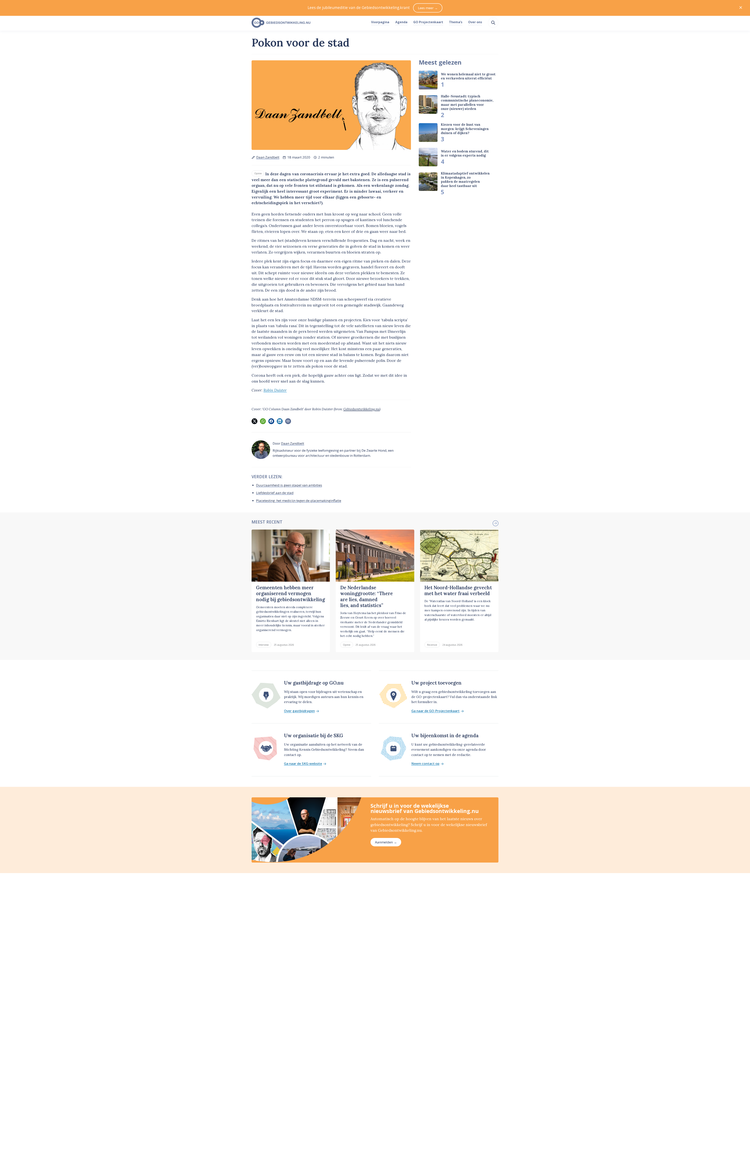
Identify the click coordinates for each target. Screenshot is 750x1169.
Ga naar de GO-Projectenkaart (435, 711)
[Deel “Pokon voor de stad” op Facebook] (271, 421)
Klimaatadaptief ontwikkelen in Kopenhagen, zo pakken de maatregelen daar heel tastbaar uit (465, 179)
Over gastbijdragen (299, 711)
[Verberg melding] (740, 8)
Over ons (475, 22)
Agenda (401, 22)
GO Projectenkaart (428, 22)
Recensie (432, 644)
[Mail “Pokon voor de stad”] (288, 421)
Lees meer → (428, 8)
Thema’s (455, 22)
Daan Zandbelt (267, 157)
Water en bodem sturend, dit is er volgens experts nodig (465, 153)
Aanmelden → (386, 842)
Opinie (258, 173)
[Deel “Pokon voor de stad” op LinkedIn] (280, 421)
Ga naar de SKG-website (303, 764)
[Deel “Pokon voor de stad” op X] (254, 421)
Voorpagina (380, 22)
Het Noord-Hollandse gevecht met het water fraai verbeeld (458, 591)
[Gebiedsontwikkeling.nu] (309, 23)
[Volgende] (495, 523)
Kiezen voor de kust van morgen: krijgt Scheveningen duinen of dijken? (465, 128)
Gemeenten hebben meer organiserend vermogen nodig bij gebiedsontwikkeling (290, 594)
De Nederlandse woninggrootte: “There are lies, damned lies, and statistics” (366, 596)
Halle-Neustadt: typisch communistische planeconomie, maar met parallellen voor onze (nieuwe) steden (467, 102)
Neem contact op (425, 764)
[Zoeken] (493, 22)
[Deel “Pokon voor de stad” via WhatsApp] (263, 421)
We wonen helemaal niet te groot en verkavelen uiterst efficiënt (468, 76)
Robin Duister (275, 390)
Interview (264, 644)
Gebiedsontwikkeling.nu (361, 409)
